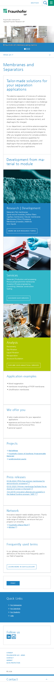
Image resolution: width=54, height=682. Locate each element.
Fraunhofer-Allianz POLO (18, 525)
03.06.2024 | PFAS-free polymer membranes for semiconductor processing (26, 482)
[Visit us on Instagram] (14, 636)
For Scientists (15, 609)
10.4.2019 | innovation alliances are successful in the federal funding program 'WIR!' (26, 493)
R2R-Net (12, 527)
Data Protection (13, 663)
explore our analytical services (23, 365)
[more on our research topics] (27, 187)
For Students (15, 612)
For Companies (16, 605)
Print (13, 583)
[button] (25, 48)
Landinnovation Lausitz (17, 459)
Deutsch (35, 3)
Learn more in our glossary (21, 567)
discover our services (18, 298)
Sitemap (10, 653)
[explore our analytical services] (27, 321)
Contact (10, 658)
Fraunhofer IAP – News (16, 655)
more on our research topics (22, 231)
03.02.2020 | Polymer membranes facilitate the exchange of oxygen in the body (27, 487)
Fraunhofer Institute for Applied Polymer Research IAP (14, 21)
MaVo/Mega (13, 451)
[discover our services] (27, 254)
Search (45, 3)
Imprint (9, 660)
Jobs (12, 616)
